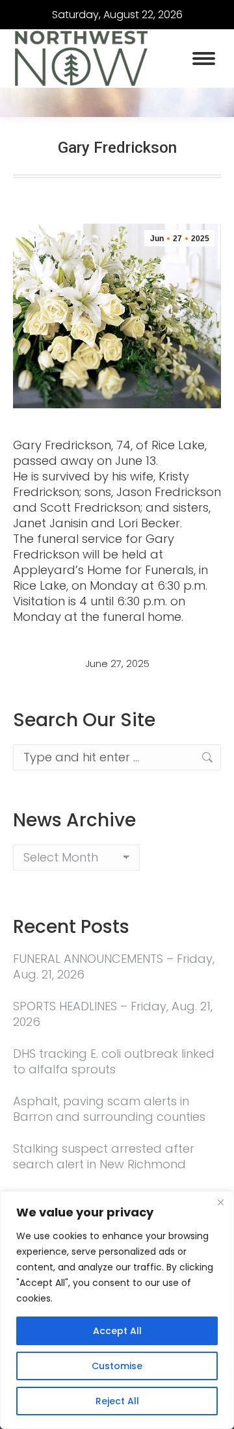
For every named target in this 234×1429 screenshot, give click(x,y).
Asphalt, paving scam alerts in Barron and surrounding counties (109, 1109)
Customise (117, 1365)
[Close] (220, 1202)
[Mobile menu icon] (204, 58)
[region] (117, 1310)
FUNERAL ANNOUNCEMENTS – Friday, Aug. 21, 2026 (113, 966)
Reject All (117, 1401)
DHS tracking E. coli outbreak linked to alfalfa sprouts (113, 1061)
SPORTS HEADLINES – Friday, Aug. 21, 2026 (113, 1014)
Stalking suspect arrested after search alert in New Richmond (103, 1156)
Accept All (117, 1330)
